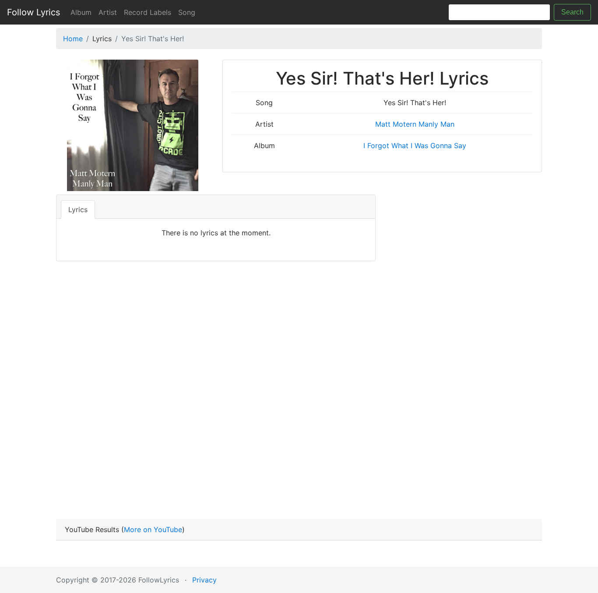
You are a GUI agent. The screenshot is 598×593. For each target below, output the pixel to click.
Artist (107, 12)
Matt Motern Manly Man (414, 124)
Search (572, 12)
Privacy (204, 579)
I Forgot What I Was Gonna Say (414, 145)
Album (80, 12)
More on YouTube (153, 529)
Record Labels (147, 12)
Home (73, 38)
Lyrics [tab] (78, 209)
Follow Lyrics (33, 12)
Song (186, 12)
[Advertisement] (299, 388)
